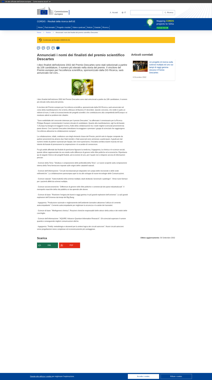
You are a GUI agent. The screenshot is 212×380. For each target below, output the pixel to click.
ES (48, 48)
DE (39, 48)
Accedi (115, 12)
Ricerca (105, 27)
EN (43, 48)
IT (58, 48)
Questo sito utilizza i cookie (41, 376)
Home (40, 27)
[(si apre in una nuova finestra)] (54, 11)
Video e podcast (78, 27)
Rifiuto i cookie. (176, 376)
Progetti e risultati (64, 27)
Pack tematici (50, 27)
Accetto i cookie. (143, 376)
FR (53, 48)
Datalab (97, 27)
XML (49, 245)
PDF (71, 245)
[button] (124, 12)
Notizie (90, 27)
